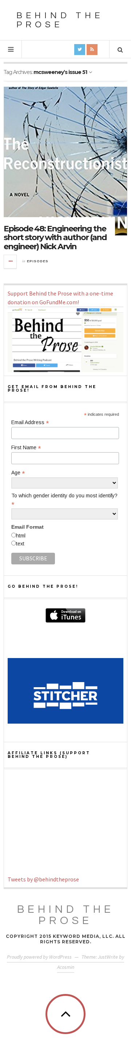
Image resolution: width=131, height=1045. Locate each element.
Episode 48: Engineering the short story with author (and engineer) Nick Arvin (55, 237)
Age (18, 472)
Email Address (30, 422)
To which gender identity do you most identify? (64, 500)
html (20, 536)
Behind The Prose (65, 915)
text (20, 544)
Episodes (37, 261)
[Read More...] (10, 261)
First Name (26, 447)
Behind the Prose (59, 20)
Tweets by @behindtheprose (43, 879)
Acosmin (65, 967)
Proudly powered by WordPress (39, 957)
